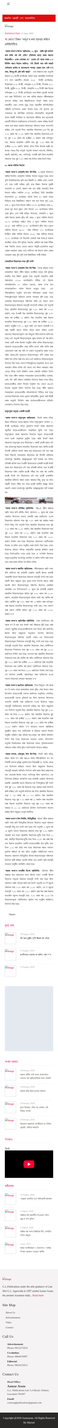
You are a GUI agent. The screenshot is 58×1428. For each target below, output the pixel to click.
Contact (9, 1327)
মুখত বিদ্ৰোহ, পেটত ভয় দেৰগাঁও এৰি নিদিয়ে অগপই (34, 1109)
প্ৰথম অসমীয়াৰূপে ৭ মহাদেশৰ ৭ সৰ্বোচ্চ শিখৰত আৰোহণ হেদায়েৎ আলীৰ (35, 1250)
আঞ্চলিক (7, 18)
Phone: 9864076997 (17, 1355)
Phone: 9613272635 (17, 1346)
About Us (10, 1312)
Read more (38, 1295)
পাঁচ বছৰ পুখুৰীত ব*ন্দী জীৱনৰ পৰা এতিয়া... (35, 938)
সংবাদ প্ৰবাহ (11, 1061)
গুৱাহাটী (15, 18)
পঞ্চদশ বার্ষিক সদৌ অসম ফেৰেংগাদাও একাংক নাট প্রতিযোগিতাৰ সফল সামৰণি (35, 1076)
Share (12, 914)
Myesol (31, 1422)
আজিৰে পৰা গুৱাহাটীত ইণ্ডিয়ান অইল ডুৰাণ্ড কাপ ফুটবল (34, 1217)
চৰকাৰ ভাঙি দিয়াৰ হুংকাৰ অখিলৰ (32, 1091)
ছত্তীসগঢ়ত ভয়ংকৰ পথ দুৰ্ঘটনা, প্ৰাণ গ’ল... (36, 954)
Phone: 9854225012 (17, 1363)
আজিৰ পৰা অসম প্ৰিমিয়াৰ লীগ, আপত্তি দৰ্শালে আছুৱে (35, 1233)
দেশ (21, 18)
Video (9, 1139)
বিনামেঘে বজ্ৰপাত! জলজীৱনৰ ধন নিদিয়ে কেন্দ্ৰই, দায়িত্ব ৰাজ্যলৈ (35, 1125)
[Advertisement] (29, 1018)
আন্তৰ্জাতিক (30, 18)
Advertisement (12, 1317)
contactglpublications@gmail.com (24, 1401)
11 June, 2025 (27, 33)
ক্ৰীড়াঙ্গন (9, 1186)
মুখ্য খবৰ (9, 925)
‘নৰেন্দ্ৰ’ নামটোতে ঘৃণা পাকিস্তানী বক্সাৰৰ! (36, 1198)
